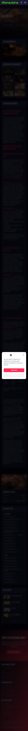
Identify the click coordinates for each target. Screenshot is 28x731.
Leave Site (14, 375)
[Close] (23, 354)
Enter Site (14, 370)
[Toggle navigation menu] (25, 2)
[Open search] (21, 2)
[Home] (10, 2)
